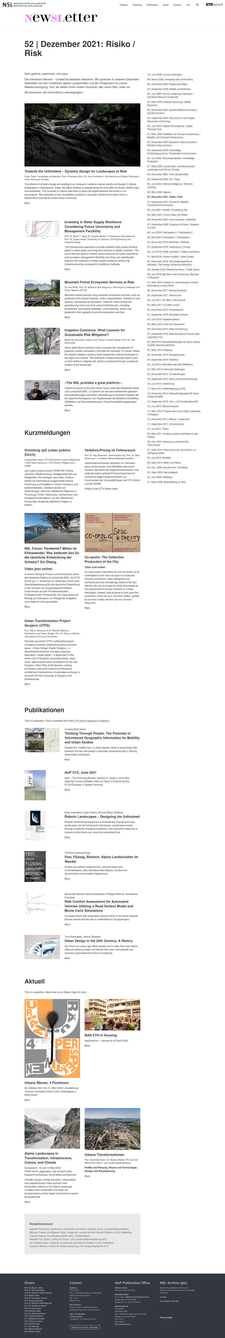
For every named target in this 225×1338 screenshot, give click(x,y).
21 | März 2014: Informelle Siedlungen (166, 369)
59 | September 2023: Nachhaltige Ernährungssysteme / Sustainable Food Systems (171, 151)
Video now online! (95, 567)
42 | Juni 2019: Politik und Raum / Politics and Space (173, 251)
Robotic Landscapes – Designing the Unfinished (102, 816)
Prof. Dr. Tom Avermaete (34, 1290)
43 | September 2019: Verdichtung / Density (169, 246)
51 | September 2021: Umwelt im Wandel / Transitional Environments (168, 203)
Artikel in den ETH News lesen (101, 488)
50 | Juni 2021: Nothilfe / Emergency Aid (167, 209)
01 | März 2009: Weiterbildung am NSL (166, 481)
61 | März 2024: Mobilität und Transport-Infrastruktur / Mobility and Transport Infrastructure (173, 135)
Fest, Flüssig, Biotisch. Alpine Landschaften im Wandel (101, 858)
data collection (62, 651)
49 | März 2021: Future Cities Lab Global (167, 214)
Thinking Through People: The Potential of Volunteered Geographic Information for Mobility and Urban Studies (102, 737)
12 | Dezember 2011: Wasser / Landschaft (168, 419)
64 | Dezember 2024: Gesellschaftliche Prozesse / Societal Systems (172, 111)
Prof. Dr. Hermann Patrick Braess (38, 1292)
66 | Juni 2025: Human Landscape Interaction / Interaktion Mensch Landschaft (170, 95)
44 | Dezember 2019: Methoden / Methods (168, 241)
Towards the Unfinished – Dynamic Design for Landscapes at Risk (75, 171)
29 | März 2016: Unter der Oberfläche (166, 323)
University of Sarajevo (55, 675)
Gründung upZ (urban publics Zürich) (47, 452)
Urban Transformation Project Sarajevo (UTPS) (47, 622)
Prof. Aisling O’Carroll (33, 1321)
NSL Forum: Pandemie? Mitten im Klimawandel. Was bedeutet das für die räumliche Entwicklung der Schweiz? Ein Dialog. (51, 555)
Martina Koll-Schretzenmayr (137, 1297)
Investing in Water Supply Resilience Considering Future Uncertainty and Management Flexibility (93, 226)
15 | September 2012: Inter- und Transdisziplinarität (172, 401)
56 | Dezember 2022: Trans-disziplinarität (167, 174)
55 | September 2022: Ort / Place (163, 178)
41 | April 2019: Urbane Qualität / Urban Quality (170, 256)
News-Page (70, 992)
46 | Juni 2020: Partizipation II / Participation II (169, 232)
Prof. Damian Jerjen (32, 1310)
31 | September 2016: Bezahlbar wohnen (167, 314)
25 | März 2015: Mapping (159, 349)
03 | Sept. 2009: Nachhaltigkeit (162, 472)
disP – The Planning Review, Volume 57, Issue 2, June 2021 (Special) (97, 779)
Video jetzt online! (38, 568)
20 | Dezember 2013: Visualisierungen (166, 373)
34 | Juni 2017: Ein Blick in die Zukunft (166, 299)
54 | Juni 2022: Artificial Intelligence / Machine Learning (170, 185)
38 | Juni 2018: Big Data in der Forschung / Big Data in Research (173, 275)
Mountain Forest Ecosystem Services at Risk (99, 281)
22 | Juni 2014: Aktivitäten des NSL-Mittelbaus (170, 364)
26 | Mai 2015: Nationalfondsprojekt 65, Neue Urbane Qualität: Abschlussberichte (173, 343)
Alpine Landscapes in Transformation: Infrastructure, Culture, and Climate (48, 1158)
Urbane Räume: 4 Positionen (46, 1082)
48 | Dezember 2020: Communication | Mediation (171, 219)
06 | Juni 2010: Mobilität (159, 457)
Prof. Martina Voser (32, 1331)
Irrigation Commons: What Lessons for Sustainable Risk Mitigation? (95, 332)
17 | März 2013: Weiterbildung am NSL (166, 388)
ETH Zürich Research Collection (91, 720)
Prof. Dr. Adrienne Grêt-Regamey (38, 1303)
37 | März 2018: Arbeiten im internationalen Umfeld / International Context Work (173, 283)
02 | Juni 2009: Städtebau (159, 477)
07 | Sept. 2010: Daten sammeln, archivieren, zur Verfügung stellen (171, 451)
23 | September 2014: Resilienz (162, 359)
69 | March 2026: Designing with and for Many (170, 79)
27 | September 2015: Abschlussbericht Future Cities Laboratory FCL (173, 335)
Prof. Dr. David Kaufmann (34, 1313)
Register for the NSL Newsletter (85, 1327)
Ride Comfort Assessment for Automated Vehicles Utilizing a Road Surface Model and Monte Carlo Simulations (99, 906)
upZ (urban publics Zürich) (38, 470)
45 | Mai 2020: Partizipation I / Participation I (169, 237)
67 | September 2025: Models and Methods (168, 88)
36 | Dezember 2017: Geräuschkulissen (167, 290)
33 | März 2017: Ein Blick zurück (163, 304)
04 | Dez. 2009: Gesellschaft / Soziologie (167, 467)
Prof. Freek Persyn (32, 1323)
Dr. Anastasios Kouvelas (34, 1318)
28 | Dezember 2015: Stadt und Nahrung (167, 328)
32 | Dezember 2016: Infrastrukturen (165, 309)
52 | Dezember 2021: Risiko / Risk (165, 196)
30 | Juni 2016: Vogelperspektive (163, 319)
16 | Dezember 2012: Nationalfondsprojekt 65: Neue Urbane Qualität (173, 395)
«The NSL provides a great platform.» (93, 382)
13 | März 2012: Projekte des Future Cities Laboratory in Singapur (174, 412)
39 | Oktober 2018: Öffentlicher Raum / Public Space (173, 269)
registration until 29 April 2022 (55, 1171)
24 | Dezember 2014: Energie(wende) (166, 354)
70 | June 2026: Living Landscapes (164, 74)
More (27, 203)
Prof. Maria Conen (32, 1295)
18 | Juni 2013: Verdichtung (160, 383)
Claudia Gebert (76, 1316)
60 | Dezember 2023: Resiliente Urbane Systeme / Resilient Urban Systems (172, 143)
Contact (163, 1297)
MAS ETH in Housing (101, 1035)
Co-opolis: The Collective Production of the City (104, 559)
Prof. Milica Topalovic (33, 1328)
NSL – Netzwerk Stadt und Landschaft (25, 5)
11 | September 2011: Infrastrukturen (165, 423)
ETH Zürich (212, 4)
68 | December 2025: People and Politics (167, 84)
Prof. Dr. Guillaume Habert (35, 1305)
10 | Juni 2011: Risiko (158, 428)
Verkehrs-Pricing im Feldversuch (110, 450)
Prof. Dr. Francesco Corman (35, 1298)
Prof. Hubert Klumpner (33, 1316)
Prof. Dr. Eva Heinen (32, 1308)
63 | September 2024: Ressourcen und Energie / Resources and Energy (171, 119)
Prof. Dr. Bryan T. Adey (33, 1287)
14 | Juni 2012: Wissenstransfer (163, 406)
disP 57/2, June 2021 (81, 772)
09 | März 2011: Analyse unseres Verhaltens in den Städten (172, 435)
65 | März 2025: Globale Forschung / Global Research (169, 103)
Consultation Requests (169, 1301)
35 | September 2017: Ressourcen (164, 295)
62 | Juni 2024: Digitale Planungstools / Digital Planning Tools (169, 127)
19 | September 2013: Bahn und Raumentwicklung (172, 378)
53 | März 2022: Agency (159, 191)
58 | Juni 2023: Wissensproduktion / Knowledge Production (170, 159)
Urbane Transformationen (104, 1154)
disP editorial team (122, 1324)
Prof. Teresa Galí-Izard (33, 1300)
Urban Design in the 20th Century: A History (99, 940)
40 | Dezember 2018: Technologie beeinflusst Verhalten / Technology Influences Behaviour (169, 263)
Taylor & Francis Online (116, 781)
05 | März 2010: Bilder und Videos (164, 462)
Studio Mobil (44, 655)
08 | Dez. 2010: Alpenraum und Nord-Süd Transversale (167, 443)
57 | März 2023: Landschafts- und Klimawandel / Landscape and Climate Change (171, 167)
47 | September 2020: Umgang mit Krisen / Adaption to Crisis (173, 225)
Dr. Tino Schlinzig (31, 1326)
